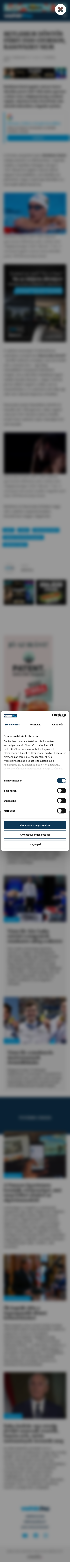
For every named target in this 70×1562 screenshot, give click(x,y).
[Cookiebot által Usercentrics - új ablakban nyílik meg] (52, 716)
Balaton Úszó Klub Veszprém (23, 537)
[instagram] (46, 1535)
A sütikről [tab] (57, 724)
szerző (24, 565)
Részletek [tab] (35, 724)
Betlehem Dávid (15, 544)
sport (8, 530)
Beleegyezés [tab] (12, 724)
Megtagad (35, 844)
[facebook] (35, 1535)
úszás (23, 530)
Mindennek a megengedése (35, 825)
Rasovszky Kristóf (46, 530)
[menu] (64, 15)
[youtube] (25, 1535)
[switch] (61, 790)
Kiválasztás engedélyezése (35, 834)
